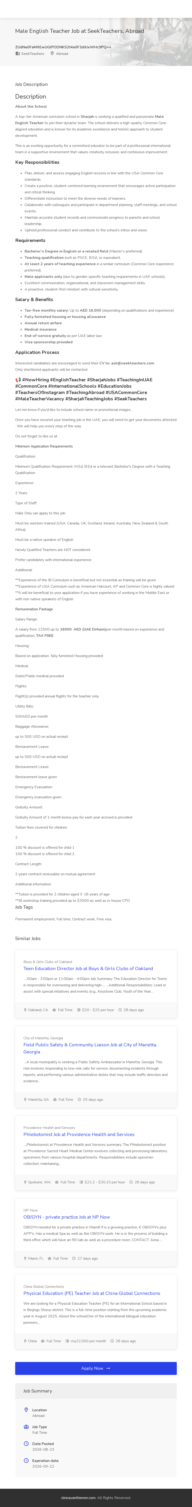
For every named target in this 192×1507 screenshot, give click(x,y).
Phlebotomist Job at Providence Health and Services (79, 1134)
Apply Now (92, 1368)
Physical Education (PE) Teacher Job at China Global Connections (91, 1293)
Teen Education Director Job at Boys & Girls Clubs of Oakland (88, 968)
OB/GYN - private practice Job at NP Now (66, 1217)
